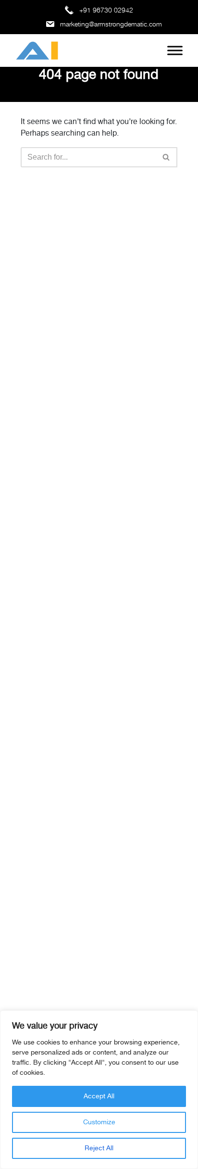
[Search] (166, 157)
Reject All (99, 1148)
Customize (99, 1122)
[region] (99, 1089)
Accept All (99, 1096)
